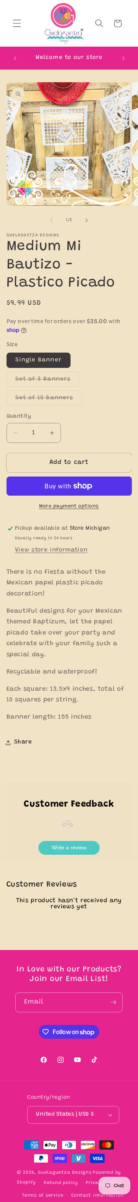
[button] (17, 23)
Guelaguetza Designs (65, 1172)
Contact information (97, 1195)
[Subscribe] (113, 1002)
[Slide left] (51, 220)
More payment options (69, 506)
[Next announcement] (123, 58)
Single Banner (38, 360)
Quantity (19, 416)
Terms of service (42, 1195)
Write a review (69, 847)
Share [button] (23, 742)
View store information (51, 550)
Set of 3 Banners (47, 381)
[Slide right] (86, 220)
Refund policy (61, 1183)
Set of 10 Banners (48, 400)
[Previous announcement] (15, 58)
